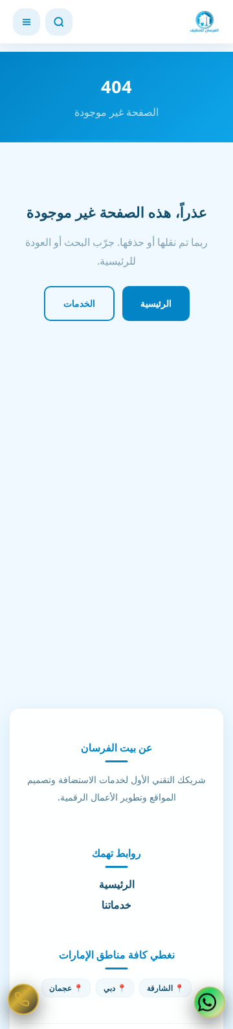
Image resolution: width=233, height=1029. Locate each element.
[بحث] (58, 22)
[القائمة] (26, 22)
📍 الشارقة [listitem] (165, 988)
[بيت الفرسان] (204, 22)
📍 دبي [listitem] (115, 988)
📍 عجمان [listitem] (66, 988)
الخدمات (79, 303)
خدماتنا (116, 905)
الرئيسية (156, 303)
